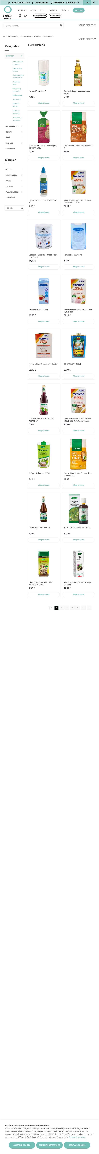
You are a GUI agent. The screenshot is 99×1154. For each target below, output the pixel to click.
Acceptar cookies (21, 1145)
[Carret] (25, 15)
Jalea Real (16, 100)
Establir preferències (49, 1145)
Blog (42, 10)
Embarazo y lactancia (17, 90)
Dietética (37, 37)
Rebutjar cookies (77, 1145)
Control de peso (16, 83)
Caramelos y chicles (17, 69)
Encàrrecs (53, 10)
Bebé (8, 137)
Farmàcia (21, 10)
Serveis (33, 10)
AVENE (8, 181)
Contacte (65, 10)
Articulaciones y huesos (18, 63)
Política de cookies (77, 1137)
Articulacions (12, 126)
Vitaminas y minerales (17, 119)
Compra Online (25, 37)
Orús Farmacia (12, 37)
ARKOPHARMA (11, 175)
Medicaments (55, 15)
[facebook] (94, 3)
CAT (87, 3)
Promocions (78, 10)
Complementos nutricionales (18, 76)
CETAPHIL (9, 186)
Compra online (40, 15)
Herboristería (48, 37)
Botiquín (9, 143)
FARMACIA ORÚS (12, 192)
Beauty (9, 132)
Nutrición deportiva (16, 112)
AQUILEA (9, 170)
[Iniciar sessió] (20, 15)
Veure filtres (86, 25)
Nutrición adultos (16, 105)
